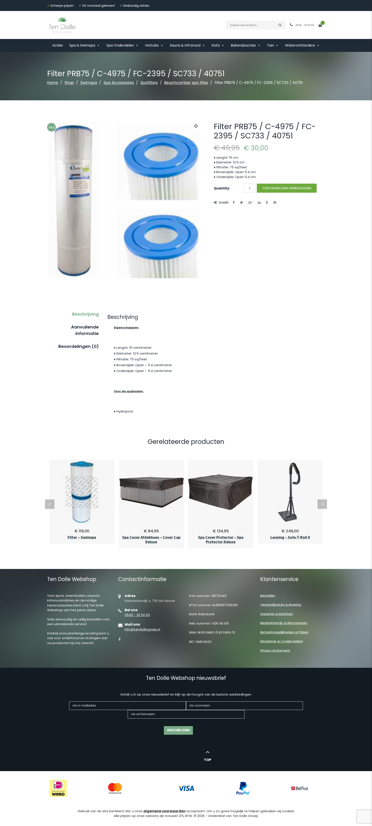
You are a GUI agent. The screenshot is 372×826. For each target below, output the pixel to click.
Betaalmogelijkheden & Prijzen (284, 632)
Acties (57, 45)
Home (52, 83)
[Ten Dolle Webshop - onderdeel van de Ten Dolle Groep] (62, 24)
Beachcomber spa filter (186, 83)
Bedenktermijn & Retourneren (283, 623)
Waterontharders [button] (300, 45)
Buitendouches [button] (243, 45)
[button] (195, 125)
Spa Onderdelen (120, 45)
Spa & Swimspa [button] (82, 45)
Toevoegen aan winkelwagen (286, 188)
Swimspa (88, 83)
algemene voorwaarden (164, 811)
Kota (216, 45)
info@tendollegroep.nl (142, 629)
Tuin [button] (270, 45)
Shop (69, 83)
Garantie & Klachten (276, 614)
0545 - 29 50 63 (137, 615)
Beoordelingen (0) (78, 346)
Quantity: (222, 188)
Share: (224, 202)
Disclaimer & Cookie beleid (281, 641)
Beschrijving (85, 314)
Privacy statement (275, 650)
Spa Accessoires (119, 83)
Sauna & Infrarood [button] (185, 45)
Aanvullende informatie (85, 330)
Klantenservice (279, 579)
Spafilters (149, 83)
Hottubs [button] (152, 45)
